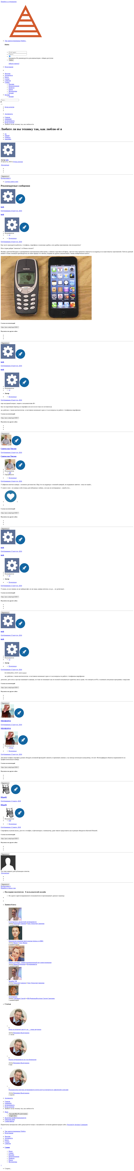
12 (9, 235)
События (8, 80)
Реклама (11, 84)
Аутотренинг (13, 996)
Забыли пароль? (14, 63)
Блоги (7, 77)
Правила (11, 88)
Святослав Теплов (8, 456)
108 (10, 473)
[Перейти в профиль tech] (8, 156)
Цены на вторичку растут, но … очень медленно (25, 1029)
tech (7, 160)
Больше (11, 93)
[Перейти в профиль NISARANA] (7, 717)
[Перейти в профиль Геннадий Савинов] (15, 920)
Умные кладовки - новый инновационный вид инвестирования (30, 962)
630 (10, 820)
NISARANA (6, 728)
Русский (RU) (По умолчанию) (18, 1114)
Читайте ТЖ (13, 981)
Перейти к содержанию (9, 1)
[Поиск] (1, 104)
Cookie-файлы (9, 1121)
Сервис (7, 82)
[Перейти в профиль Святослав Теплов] (6, 445)
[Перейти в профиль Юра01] (6, 793)
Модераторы (13, 91)
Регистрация (9, 67)
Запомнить (12, 58)
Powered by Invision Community (77, 1124)
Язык (6, 1112)
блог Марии (23, 943)
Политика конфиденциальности (15, 1118)
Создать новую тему (11, 181)
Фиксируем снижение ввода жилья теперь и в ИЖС (26, 941)
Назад (11, 1151)
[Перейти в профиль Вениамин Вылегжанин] (18, 1026)
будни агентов (18, 162)
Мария (15, 943)
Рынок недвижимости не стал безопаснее (22, 1059)
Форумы (7, 73)
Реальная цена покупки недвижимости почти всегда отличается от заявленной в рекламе (38, 1090)
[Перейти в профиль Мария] (15, 939)
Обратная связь (10, 1119)
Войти (11, 60)
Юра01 (4, 805)
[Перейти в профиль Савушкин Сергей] (13, 995)
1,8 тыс (11, 748)
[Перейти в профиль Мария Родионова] (16, 961)
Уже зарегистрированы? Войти (15, 41)
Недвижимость (32, 964)
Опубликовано (11, 211)
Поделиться (5, 165)
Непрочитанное (14, 86)
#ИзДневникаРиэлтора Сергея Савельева (41, 998)
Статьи (7, 79)
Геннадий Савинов (19, 923)
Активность (9, 75)
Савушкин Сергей (19, 998)
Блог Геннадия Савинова (36, 923)
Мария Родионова (19, 964)
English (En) (12, 1116)
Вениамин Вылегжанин (21, 1033)
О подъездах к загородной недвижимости (23, 922)
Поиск (11, 89)
